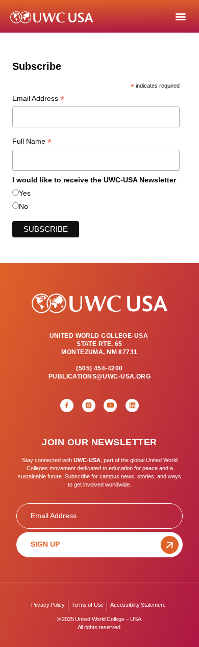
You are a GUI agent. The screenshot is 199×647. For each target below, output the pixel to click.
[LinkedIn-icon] (132, 405)
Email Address (38, 99)
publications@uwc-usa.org (99, 376)
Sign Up (45, 544)
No (23, 206)
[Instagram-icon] (88, 405)
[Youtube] (110, 405)
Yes (25, 193)
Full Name (32, 142)
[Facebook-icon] (66, 405)
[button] (180, 16)
